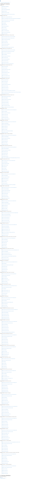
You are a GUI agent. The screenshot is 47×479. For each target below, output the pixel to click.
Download (1, 477)
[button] (0, 0)
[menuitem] (0, 1)
